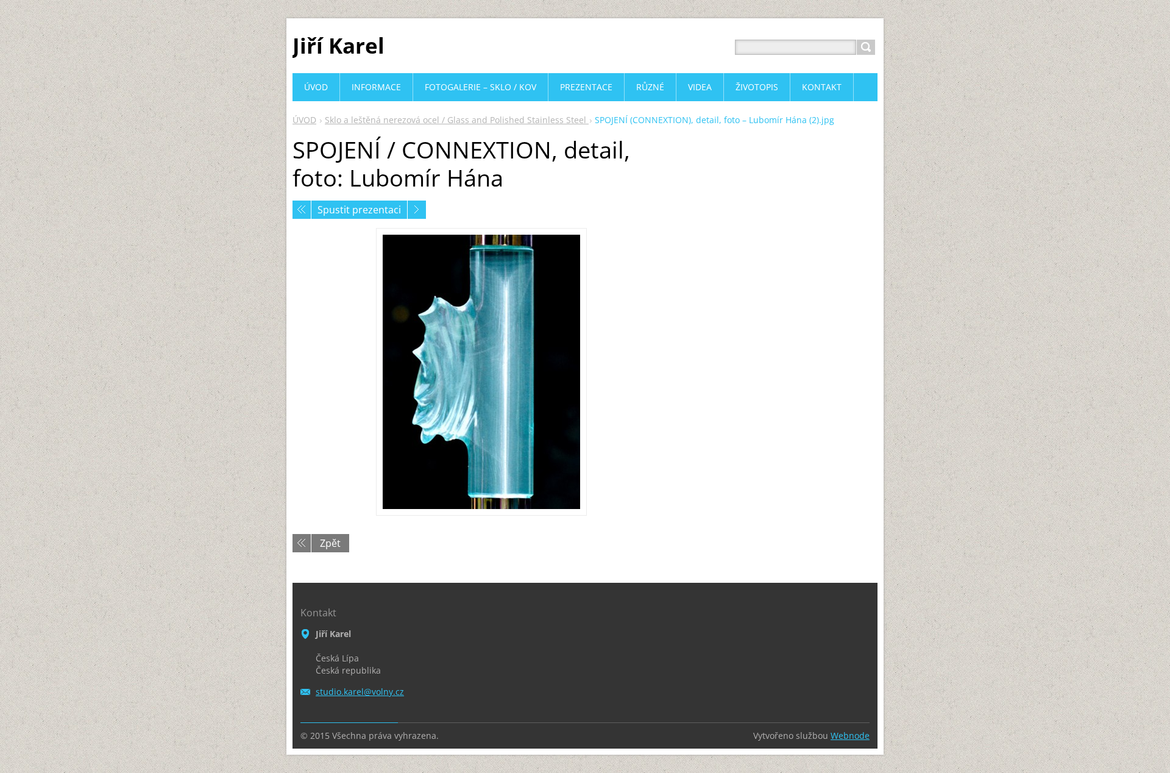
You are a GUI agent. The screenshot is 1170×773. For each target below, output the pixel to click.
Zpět (330, 543)
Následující (417, 210)
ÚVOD (304, 120)
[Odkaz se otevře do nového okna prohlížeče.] (481, 372)
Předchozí (301, 210)
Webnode (850, 735)
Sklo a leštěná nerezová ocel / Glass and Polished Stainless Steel (457, 120)
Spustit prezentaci (359, 209)
